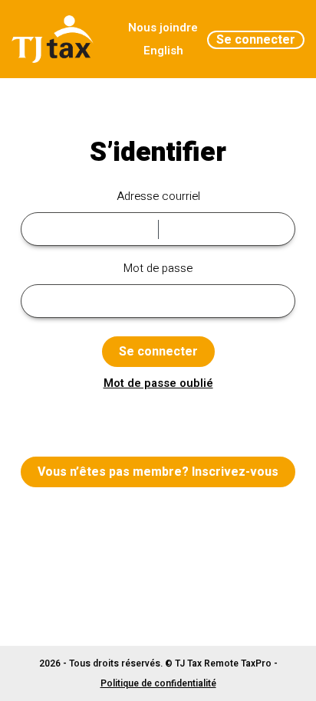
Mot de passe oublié (158, 383)
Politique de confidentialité (158, 683)
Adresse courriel (158, 196)
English (163, 50)
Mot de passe (158, 268)
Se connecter (255, 40)
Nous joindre (163, 27)
